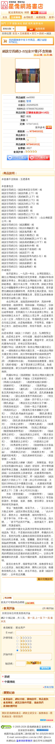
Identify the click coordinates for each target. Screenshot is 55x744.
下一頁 (46, 618)
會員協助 (8, 699)
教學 (35, 23)
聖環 (28, 101)
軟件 (41, 23)
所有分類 (49, 687)
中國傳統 (9, 681)
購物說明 (31, 699)
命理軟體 (28, 17)
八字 (9, 23)
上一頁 (38, 618)
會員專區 (8, 702)
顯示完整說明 (45, 579)
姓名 (19, 23)
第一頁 (31, 618)
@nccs (47, 737)
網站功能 (19, 699)
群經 (41, 33)
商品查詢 (43, 699)
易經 (25, 23)
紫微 (14, 23)
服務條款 (43, 713)
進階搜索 (40, 28)
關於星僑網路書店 (11, 713)
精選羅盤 (41, 17)
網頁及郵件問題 (23, 702)
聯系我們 (18, 716)
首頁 (4, 17)
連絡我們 (38, 702)
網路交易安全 (30, 713)
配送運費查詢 (16, 12)
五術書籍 (15, 17)
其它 (34, 33)
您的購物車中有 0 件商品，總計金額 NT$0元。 (28, 41)
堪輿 (30, 23)
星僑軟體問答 (10, 706)
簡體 (26, 12)
